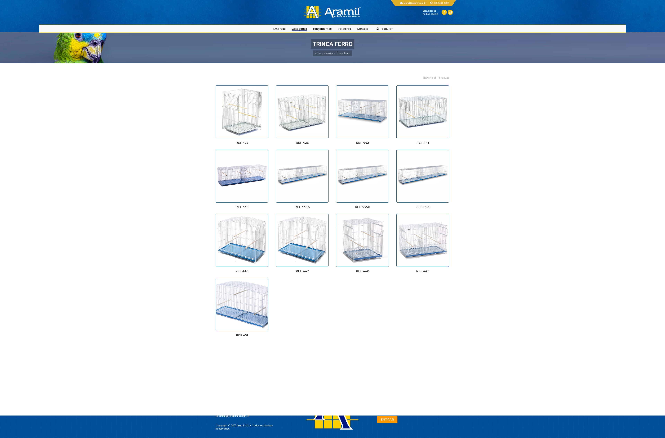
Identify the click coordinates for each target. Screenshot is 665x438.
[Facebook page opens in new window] (444, 12)
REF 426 (302, 142)
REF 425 (242, 142)
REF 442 (362, 142)
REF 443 (422, 142)
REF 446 (242, 271)
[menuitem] (279, 28)
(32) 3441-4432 (441, 3)
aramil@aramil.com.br (415, 3)
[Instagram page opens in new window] (450, 12)
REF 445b (362, 207)
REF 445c (422, 207)
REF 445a (302, 207)
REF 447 (302, 271)
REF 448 (362, 271)
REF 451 (242, 335)
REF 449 (422, 271)
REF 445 (242, 207)
